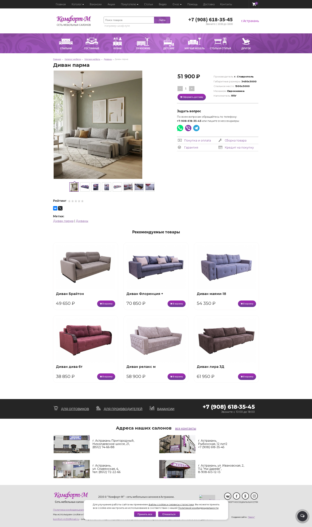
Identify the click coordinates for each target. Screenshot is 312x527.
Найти (162, 20)
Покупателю (128, 4)
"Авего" (251, 517)
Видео (163, 4)
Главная (61, 4)
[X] (60, 208)
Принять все (145, 514)
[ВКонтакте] (55, 208)
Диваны (82, 221)
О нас (176, 4)
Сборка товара (235, 140)
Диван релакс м (141, 367)
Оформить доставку (192, 97)
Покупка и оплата (197, 140)
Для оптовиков (75, 409)
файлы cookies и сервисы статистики (171, 504)
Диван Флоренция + (144, 294)
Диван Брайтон (70, 294)
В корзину (107, 303)
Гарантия (190, 147)
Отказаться (169, 514)
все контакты (185, 428)
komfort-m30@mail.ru (66, 519)
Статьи (148, 4)
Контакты (226, 4)
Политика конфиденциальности (72, 509)
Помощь (192, 4)
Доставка (209, 4)
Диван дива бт (69, 367)
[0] (254, 4)
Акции (111, 4)
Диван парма (63, 221)
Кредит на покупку (239, 147)
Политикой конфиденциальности (198, 508)
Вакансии (96, 4)
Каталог (77, 4)
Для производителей (123, 409)
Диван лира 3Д (210, 367)
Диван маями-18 (211, 294)
